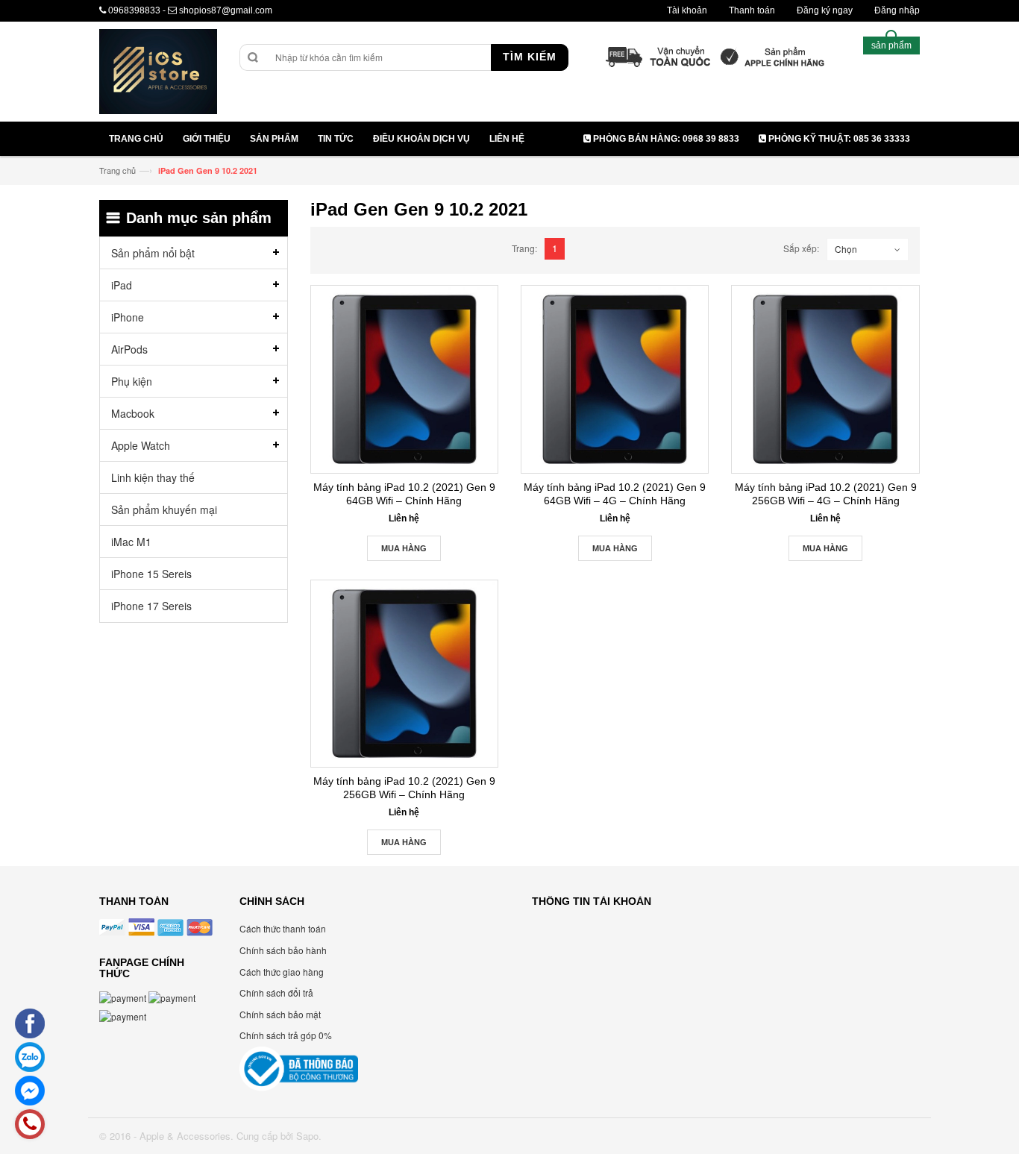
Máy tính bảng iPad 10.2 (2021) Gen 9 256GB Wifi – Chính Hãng (404, 787)
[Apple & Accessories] (158, 73)
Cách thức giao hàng (281, 971)
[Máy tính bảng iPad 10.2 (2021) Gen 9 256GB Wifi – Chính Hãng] (404, 673)
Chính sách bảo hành (283, 950)
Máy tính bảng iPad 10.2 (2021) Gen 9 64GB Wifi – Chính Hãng (404, 494)
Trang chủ (117, 170)
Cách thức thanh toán (282, 928)
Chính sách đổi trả (276, 992)
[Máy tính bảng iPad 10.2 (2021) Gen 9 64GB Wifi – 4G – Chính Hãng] (614, 379)
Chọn (846, 248)
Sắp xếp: (801, 248)
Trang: (524, 248)
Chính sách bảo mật (280, 1014)
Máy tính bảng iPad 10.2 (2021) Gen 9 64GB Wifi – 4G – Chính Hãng (615, 494)
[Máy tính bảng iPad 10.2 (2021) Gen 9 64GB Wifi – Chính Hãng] (404, 379)
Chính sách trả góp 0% (285, 1035)
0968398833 (134, 10)
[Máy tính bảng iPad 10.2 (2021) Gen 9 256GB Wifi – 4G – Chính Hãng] (825, 379)
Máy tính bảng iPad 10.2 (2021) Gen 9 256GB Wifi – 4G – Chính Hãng (826, 494)
